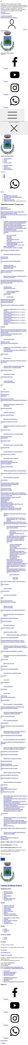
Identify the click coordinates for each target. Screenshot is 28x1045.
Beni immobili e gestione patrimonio (9, 618)
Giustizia (6, 166)
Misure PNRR (4, 787)
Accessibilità (3, 950)
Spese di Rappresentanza (6, 600)
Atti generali (3, 217)
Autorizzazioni (7, 921)
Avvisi (5, 931)
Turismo (5, 912)
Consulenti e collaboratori (7, 302)
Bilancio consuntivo (8, 607)
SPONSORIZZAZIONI (6, 502)
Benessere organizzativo (6, 436)
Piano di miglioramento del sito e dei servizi (14, 981)
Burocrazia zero (4, 257)
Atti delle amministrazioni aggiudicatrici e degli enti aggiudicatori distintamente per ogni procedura (15, 522)
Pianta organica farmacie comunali (9, 789)
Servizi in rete (4, 695)
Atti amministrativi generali (10, 229)
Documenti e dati (8, 899)
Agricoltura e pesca (8, 923)
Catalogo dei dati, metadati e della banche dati (14, 832)
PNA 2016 (9, 240)
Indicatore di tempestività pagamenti (9, 708)
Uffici (5, 894)
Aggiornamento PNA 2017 (13, 239)
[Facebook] (4, 174)
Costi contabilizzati (5, 682)
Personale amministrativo (9, 898)
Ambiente (6, 919)
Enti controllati (4, 437)
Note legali (6, 980)
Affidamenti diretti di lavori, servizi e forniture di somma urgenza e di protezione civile (18, 554)
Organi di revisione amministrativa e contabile (11, 651)
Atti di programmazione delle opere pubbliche (11, 735)
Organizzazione (4, 258)
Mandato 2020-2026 (8, 268)
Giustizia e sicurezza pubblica (11, 915)
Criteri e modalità (5, 584)
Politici (5, 897)
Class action (3, 675)
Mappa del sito (4, 1040)
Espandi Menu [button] (4, 207)
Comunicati (6, 930)
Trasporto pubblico (8, 165)
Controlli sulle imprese (6, 485)
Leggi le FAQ (7, 971)
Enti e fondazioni (8, 895)
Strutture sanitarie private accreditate (9, 765)
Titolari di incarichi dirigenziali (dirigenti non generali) (13, 331)
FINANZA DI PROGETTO (7, 506)
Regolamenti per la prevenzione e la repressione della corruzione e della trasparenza (15, 802)
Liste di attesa (4, 689)
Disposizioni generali (6, 209)
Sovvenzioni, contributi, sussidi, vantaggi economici (13, 581)
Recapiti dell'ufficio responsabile (11, 477)
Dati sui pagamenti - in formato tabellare (13, 704)
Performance (4, 396)
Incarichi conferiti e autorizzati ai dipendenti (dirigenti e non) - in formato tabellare (14, 367)
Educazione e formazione (10, 913)
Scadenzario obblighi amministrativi (12, 254)
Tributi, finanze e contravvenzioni (11, 917)
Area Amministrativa (14, 574)
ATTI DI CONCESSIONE (10, 595)
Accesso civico (4, 813)
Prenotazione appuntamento (10, 972)
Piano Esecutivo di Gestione (7, 398)
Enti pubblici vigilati (5, 440)
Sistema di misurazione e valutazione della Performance (14, 400)
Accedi (2, 191)
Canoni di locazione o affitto (7, 627)
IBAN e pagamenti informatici (8, 716)
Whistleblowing (4, 839)
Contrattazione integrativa (7, 376)
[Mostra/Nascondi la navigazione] (12, 115)
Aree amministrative (8, 893)
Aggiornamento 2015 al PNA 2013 (15, 242)
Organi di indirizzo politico (13, 291)
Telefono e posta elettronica (7, 300)
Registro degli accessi (9, 825)
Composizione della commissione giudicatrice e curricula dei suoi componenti (17, 562)
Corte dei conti (7, 198)
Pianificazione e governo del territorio (9, 751)
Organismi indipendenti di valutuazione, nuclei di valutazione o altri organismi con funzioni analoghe (13, 641)
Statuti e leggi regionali (9, 246)
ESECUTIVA (4, 501)
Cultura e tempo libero (9, 907)
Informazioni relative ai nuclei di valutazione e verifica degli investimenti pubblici (14, 732)
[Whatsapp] (15, 189)
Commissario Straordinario (10, 266)
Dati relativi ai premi (5, 429)
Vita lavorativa (7, 908)
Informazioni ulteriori (15, 556)
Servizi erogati (4, 666)
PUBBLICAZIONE (5, 498)
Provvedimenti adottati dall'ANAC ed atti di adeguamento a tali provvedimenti (14, 807)
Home (5, 194)
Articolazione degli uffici (6, 282)
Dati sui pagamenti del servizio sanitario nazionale (12, 706)
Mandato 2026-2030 (8, 265)
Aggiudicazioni (13, 558)
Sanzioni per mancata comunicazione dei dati (11, 280)
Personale (3, 326)
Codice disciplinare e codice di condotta (13, 247)
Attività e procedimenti (6, 463)
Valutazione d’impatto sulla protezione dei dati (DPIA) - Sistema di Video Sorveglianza (14, 226)
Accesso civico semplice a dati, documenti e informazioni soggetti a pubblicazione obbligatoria (15, 821)
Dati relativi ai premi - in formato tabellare (13, 434)
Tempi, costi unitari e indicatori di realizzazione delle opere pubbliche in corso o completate (15, 748)
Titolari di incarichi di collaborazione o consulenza (12, 305)
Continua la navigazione (6, 16)
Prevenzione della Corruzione (8, 791)
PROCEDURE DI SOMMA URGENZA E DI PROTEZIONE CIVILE (12, 504)
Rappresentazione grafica (6, 461)
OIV (2, 385)
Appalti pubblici (7, 909)
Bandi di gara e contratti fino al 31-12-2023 (11, 509)
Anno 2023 (15, 578)
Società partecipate (5, 447)
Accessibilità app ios (5, 952)
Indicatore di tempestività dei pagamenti (13, 712)
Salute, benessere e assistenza (10, 920)
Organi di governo (8, 891)
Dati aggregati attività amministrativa (9, 462)
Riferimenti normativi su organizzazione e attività (15, 228)
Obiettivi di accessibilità (9, 833)
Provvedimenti (4, 480)
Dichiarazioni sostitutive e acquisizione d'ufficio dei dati (14, 473)
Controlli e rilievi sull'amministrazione (13, 197)
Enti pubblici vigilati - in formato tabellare (13, 445)
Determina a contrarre (15, 545)
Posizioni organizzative (6, 335)
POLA (2, 790)
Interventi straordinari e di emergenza (9, 775)
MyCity (3, 1043)
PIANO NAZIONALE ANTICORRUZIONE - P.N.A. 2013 (15, 244)
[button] (8, 158)
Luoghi (5, 937)
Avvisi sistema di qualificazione (17, 551)
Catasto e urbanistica (8, 911)
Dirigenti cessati (4, 332)
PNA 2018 (9, 238)
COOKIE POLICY (5, 13)
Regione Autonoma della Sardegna (9, 17)
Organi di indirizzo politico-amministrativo (11, 261)
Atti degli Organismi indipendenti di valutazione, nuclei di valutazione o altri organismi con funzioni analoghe (15, 647)
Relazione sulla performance (7, 415)
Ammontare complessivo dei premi (9, 421)
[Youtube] (4, 176)
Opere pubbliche (4, 723)
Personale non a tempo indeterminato (9, 343)
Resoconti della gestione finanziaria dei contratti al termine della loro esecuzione (16, 569)
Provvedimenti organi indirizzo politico (10, 483)
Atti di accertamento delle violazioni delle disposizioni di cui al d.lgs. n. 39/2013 (13, 810)
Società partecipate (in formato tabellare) (13, 451)
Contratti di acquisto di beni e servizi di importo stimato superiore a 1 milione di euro (16, 566)
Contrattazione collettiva (6, 370)
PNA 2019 (9, 236)
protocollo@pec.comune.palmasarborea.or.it (13, 968)
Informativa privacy (8, 979)
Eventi (5, 939)
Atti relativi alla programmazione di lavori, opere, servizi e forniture (17, 527)
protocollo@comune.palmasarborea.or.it (13, 967)
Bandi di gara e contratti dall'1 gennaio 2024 (11, 508)
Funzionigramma (8, 287)
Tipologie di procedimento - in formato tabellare (15, 470)
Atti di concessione (5, 591)
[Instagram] (4, 177)
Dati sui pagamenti (5, 700)
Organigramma (7, 294)
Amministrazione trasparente (10, 977)
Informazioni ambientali (6, 761)
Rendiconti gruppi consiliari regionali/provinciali (12, 281)
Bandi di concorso (5, 391)
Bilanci (2, 597)
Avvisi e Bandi (13, 547)
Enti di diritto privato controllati (8, 454)
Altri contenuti (4, 784)
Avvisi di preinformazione (16, 544)
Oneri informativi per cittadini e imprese (10, 250)
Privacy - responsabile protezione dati (9, 837)
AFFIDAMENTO (5, 500)
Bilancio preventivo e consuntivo (8, 602)
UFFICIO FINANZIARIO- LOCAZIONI (17, 635)
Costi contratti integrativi (9, 382)
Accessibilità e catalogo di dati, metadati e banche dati (13, 828)
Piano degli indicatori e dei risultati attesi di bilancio (13, 610)
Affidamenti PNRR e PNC (13, 571)
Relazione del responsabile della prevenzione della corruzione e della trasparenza (15, 804)
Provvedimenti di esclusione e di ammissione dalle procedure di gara (15, 560)
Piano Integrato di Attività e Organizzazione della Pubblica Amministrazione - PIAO (12, 212)
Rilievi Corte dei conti (9, 199)
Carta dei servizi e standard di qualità (9, 669)
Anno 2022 (15, 577)
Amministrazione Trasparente (11, 195)
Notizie (5, 929)
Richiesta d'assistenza (9, 975)
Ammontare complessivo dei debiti (12, 713)
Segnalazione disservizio (9, 973)
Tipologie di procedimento (7, 466)
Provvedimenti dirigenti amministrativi (10, 484)
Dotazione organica (5, 341)
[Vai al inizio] (1, 856)
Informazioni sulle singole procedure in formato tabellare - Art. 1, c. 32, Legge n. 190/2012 (16, 519)
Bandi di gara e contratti (6, 490)
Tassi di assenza (4, 354)
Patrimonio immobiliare (6, 621)
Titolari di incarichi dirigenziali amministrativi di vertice (14, 329)
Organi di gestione (11, 292)
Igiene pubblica (7, 168)
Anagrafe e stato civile (9, 905)
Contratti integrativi (8, 381)
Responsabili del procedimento (8, 299)
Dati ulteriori (4, 836)
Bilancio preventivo (8, 606)
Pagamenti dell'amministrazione (8, 697)
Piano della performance (6, 408)
